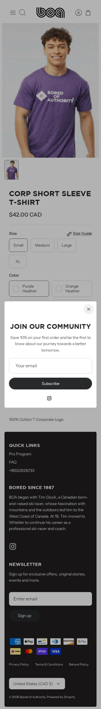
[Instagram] (49, 398)
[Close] (89, 309)
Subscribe (50, 383)
